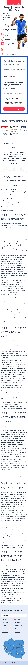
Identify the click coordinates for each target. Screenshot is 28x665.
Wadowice (18, 619)
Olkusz (17, 628)
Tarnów (4, 619)
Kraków (17, 622)
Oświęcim (5, 632)
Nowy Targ (5, 628)
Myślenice (5, 625)
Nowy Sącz (18, 625)
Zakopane (5, 622)
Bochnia (17, 632)
